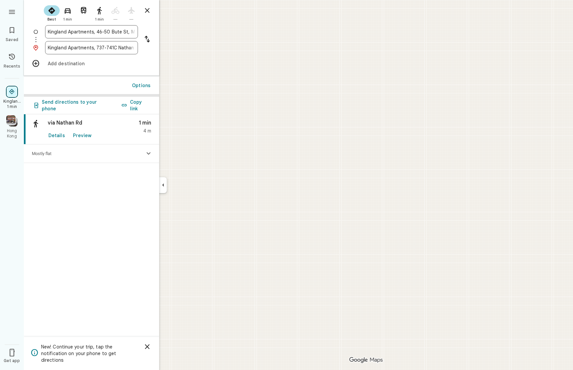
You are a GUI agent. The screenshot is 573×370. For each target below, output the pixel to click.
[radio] (52, 12)
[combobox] (91, 31)
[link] (91, 129)
